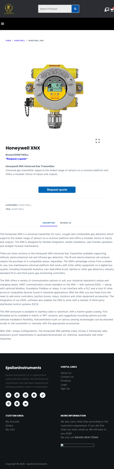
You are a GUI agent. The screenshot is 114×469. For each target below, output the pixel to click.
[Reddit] (25, 404)
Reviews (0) (65, 223)
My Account (12, 421)
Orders (9, 425)
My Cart (10, 429)
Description (49, 223)
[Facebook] (8, 395)
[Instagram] (34, 395)
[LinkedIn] (25, 395)
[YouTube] (17, 404)
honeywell (17, 209)
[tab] (48, 223)
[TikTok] (42, 395)
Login (64, 384)
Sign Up (65, 388)
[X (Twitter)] (17, 395)
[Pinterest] (8, 404)
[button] (2, 23)
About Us (66, 372)
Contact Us (67, 376)
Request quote (57, 189)
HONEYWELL (25, 205)
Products (66, 380)
